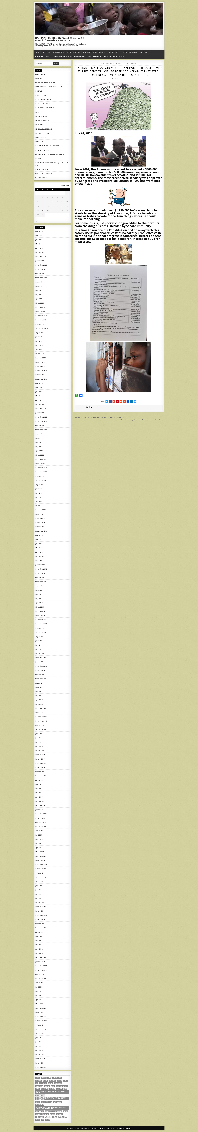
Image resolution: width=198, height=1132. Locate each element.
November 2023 (41, 370)
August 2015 (39, 780)
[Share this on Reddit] (121, 401)
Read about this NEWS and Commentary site (69, 56)
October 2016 (40, 725)
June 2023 (38, 392)
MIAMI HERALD (41, 137)
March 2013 (39, 902)
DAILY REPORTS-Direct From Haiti (94, 52)
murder (52, 1114)
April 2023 (39, 400)
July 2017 (38, 687)
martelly (38, 1114)
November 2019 (41, 573)
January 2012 (40, 962)
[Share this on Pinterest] (117, 401)
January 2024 (40, 362)
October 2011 (40, 974)
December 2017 (41, 666)
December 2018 (41, 620)
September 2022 (41, 430)
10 (43, 202)
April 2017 (39, 700)
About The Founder (94, 56)
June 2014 (38, 839)
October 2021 (40, 476)
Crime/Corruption (73, 52)
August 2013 (39, 881)
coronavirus (58, 1083)
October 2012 (40, 924)
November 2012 (41, 919)
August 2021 (39, 484)
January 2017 (40, 712)
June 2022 (38, 442)
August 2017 (39, 683)
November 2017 (41, 670)
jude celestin (39, 1111)
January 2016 (40, 759)
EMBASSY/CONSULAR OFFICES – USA (48, 87)
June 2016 (38, 738)
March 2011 (39, 1004)
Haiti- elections (40, 1095)
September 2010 (41, 1029)
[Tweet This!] (106, 401)
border (45, 1081)
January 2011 (40, 1012)
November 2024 (41, 320)
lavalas (66, 1111)
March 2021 (39, 506)
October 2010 (40, 1025)
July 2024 (38, 337)
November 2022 (41, 421)
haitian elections (47, 1102)
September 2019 (41, 582)
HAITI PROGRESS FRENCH (45, 108)
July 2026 (38, 235)
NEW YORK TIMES (42, 150)
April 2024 (39, 349)
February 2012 (40, 957)
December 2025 (41, 265)
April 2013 (39, 898)
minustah (45, 1114)
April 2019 (39, 603)
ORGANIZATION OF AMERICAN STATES (49, 154)
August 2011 (39, 983)
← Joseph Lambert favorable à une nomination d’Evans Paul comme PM (98, 417)
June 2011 (38, 991)
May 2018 (38, 649)
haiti (65, 1089)
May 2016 (38, 742)
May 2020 (38, 548)
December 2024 (41, 316)
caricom (59, 1081)
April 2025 (39, 299)
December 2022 (41, 417)
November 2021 (41, 472)
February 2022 (40, 459)
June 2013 (38, 890)
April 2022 (39, 451)
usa (43, 1120)
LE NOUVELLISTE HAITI (43, 129)
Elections (143, 52)
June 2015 (38, 788)
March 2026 (39, 252)
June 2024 (38, 341)
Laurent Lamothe (57, 1111)
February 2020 (40, 560)
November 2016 (41, 721)
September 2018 (41, 632)
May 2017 (38, 696)
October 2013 (40, 873)
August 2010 (39, 1033)
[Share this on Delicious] (135, 401)
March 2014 (39, 852)
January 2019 (40, 615)
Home (37, 52)
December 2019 (41, 569)
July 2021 (38, 489)
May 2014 (38, 843)
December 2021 (41, 468)
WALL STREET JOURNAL (44, 174)
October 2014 (40, 822)
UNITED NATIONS (41, 169)
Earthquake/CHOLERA (130, 52)
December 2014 (41, 814)
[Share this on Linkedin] (131, 401)
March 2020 (39, 556)
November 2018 (41, 624)
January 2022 (40, 463)
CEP (37, 1083)
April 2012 (39, 949)
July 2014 (38, 835)
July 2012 (38, 936)
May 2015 (38, 793)
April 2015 (39, 797)
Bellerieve (38, 1081)
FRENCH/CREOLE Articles (43, 56)
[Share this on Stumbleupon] (124, 401)
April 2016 (39, 746)
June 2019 (38, 594)
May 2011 (38, 995)
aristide (43, 1078)
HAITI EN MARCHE (42, 95)
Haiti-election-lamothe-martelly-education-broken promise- (50, 1092)
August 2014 (39, 831)
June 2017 (38, 691)
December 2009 (41, 1067)
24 (43, 210)
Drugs (37, 1089)
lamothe (47, 1111)
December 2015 (41, 763)
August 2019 (39, 586)
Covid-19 (47, 1086)
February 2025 (40, 307)
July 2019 (38, 590)
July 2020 (38, 539)
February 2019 (40, 611)
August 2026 (39, 231)
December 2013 (41, 864)
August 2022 (39, 434)
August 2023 (39, 383)
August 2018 (39, 636)
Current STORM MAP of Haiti (45, 82)
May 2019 (38, 598)
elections (59, 1089)
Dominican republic (62, 1086)
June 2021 (38, 493)
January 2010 (40, 1063)
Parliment (59, 1114)
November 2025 (41, 269)
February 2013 (40, 907)
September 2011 (41, 978)
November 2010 (41, 1021)
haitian (38, 1102)
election (52, 1089)
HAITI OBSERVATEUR (43, 99)
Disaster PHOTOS (113, 52)
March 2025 (39, 303)
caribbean (52, 1081)
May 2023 (38, 396)
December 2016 (41, 717)
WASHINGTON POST (43, 178)
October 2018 (40, 628)
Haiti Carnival (57, 1102)
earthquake (44, 1089)
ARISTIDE (38, 78)
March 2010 (39, 1054)
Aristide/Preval (58, 52)
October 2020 (40, 527)
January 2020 (40, 565)
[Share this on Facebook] (110, 401)
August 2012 (39, 932)
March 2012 (39, 953)
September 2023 (41, 379)
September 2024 (41, 328)
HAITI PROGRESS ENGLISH (45, 104)
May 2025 (38, 294)
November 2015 (41, 767)
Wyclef (48, 1120)
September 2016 (41, 729)
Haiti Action (39, 91)
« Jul (36, 221)
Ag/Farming (46, 52)
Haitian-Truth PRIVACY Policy (114, 56)
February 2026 (40, 256)
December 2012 (41, 915)
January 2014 (40, 860)
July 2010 (38, 1038)
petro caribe (39, 1117)
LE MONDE (39, 125)
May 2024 (38, 345)
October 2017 (40, 674)
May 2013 (38, 894)
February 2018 (40, 658)
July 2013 (38, 886)
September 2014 (41, 826)
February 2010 (40, 1059)
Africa (37, 1078)
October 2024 (40, 324)
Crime (53, 1086)
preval (55, 1117)
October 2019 (40, 577)
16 (38, 206)
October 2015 (40, 772)
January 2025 (40, 311)
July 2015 (38, 784)
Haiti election (40, 1105)
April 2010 (39, 1050)
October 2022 (40, 425)
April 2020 (39, 552)
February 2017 (40, 708)
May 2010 (38, 1046)
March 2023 (39, 404)
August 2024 (39, 332)
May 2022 (38, 446)
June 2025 (38, 290)
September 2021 (41, 480)
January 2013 (40, 911)
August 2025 (39, 282)
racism (38, 1120)
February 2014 (40, 856)
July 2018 (38, 641)
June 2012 (38, 940)
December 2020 (41, 518)
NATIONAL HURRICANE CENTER (47, 146)
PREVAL (38, 158)
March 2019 (39, 607)
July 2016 (38, 734)
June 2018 (38, 645)
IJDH (37, 112)
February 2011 (40, 1008)
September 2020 (41, 531)
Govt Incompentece (129, 63)
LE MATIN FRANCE (42, 120)
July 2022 (38, 438)
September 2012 (41, 928)
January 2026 (40, 261)
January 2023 (40, 413)
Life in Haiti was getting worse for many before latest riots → (142, 420)
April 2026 (39, 248)
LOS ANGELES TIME (42, 133)
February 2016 (40, 755)
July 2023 (38, 387)
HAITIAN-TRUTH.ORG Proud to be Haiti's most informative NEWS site (59, 39)
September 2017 (41, 679)
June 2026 (38, 240)
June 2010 (38, 1042)
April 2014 (39, 848)
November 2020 (41, 522)
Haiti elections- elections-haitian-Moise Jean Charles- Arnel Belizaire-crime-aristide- (51, 1108)
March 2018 (39, 653)
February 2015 (40, 805)
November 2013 (41, 869)
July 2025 (38, 286)
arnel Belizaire (57, 1078)
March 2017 (39, 704)
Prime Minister (62, 1117)
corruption (39, 1086)
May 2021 (38, 497)
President (48, 1117)
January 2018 (40, 662)
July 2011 (38, 987)
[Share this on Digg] (128, 401)
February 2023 (40, 408)
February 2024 (40, 358)
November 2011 (41, 970)
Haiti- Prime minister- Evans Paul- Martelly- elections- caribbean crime (51, 1098)
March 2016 (39, 750)
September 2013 (41, 877)
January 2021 (40, 514)
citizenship (43, 1083)
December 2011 (41, 966)
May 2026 (38, 244)
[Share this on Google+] (114, 401)
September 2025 (41, 278)
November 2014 (41, 818)
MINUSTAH (39, 142)
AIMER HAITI (40, 74)
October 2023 (40, 375)
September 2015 (41, 776)
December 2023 (41, 366)
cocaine (50, 1083)
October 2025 (40, 273)
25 (48, 210)
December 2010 (41, 1016)
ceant (65, 1081)
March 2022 (39, 455)
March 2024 (39, 354)
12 (52, 202)
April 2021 (39, 501)
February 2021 (40, 510)
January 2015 (40, 810)
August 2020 (39, 535)
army (49, 1078)
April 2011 (39, 1000)
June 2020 (38, 544)
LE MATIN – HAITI (41, 116)
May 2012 (38, 945)
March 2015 (39, 801)
